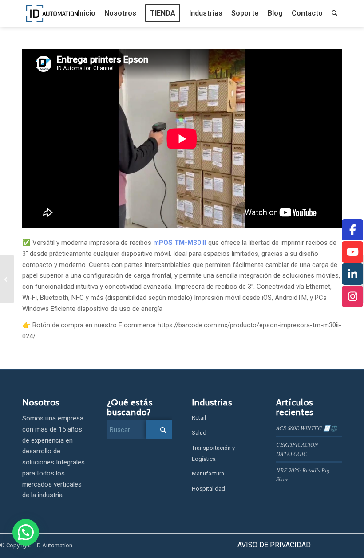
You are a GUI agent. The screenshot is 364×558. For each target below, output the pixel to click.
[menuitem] (86, 13)
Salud (199, 432)
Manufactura (208, 473)
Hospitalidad (208, 488)
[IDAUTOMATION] (52, 13)
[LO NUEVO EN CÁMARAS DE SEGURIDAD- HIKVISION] (7, 279)
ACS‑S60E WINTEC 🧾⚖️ (306, 428)
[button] (25, 532)
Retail (199, 417)
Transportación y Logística (213, 453)
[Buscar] (334, 13)
